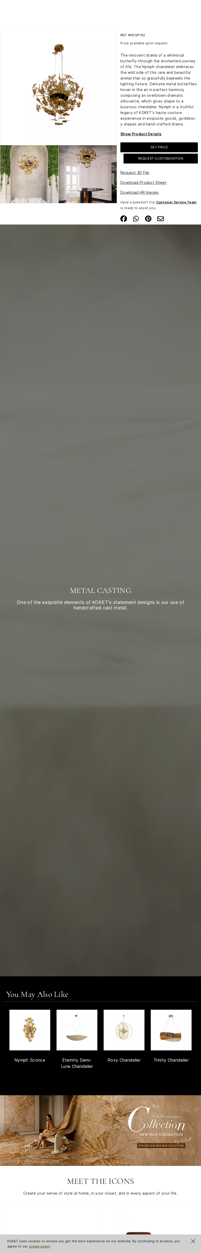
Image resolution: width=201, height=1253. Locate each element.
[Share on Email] (160, 218)
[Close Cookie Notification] (193, 1241)
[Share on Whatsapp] (136, 218)
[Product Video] (100, 1130)
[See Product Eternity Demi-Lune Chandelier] (77, 1030)
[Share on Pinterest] (148, 218)
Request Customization (160, 158)
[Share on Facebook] (123, 218)
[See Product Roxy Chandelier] (124, 1030)
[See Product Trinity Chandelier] (171, 1030)
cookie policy (39, 1246)
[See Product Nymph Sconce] (29, 1030)
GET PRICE (159, 147)
